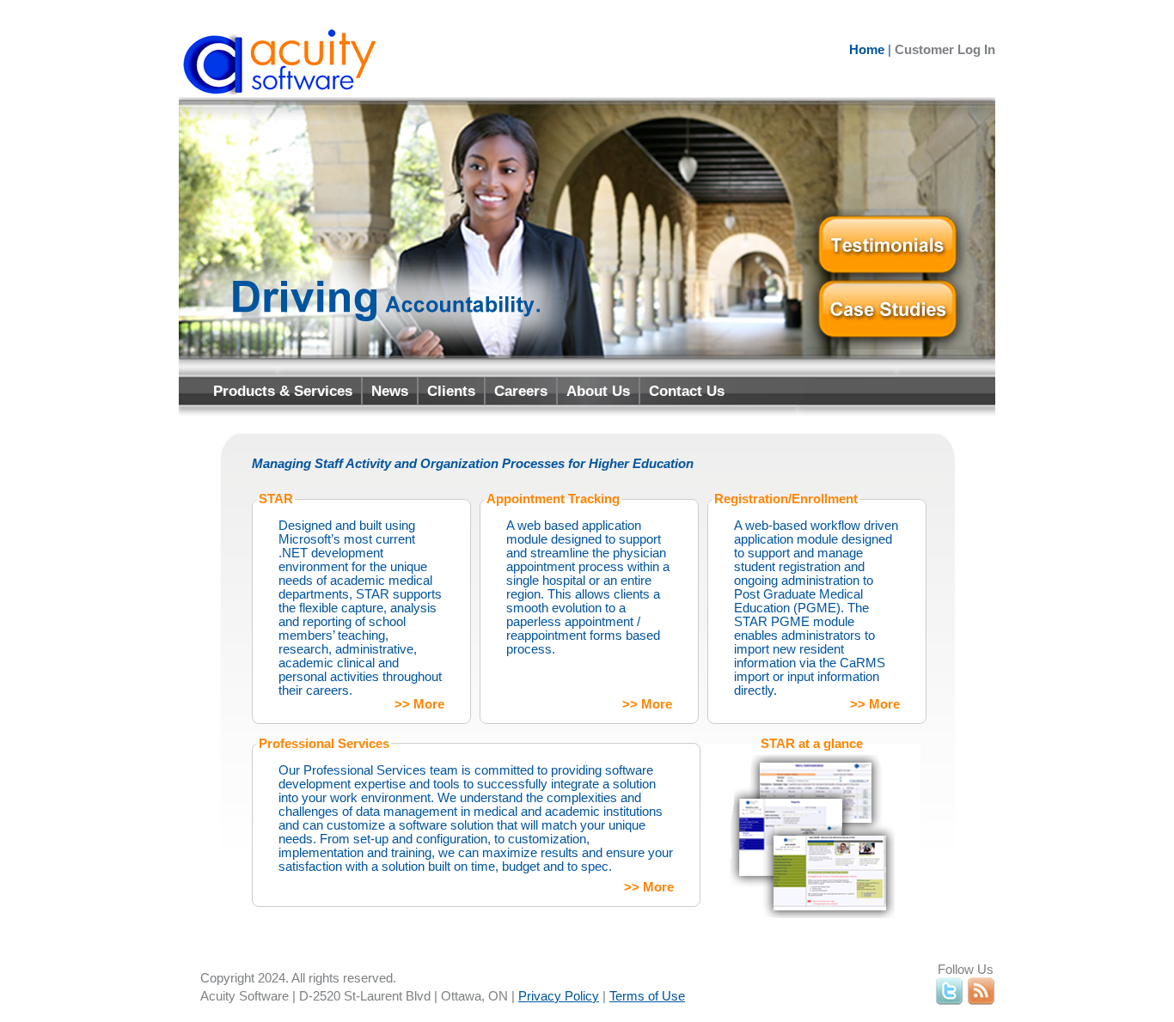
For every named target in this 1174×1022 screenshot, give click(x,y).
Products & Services (282, 390)
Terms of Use (647, 996)
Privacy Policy (558, 996)
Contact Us (687, 390)
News (389, 390)
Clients (451, 390)
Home (866, 50)
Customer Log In (945, 50)
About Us (598, 390)
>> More (419, 704)
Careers (520, 390)
